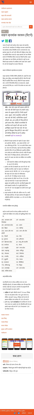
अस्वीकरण (24, 413)
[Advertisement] (17, 391)
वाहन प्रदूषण (4, 12)
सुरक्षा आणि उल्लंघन (6, 329)
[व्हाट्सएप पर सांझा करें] (6, 41)
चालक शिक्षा (4, 322)
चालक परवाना (5, 315)
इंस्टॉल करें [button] (17, 344)
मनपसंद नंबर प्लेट (6, 23)
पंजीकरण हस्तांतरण (6, 8)
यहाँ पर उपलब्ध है (16, 135)
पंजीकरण (4, 333)
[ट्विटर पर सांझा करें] (3, 41)
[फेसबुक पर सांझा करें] (10, 41)
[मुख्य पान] (3, 2)
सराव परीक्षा (4, 325)
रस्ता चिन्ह (4, 318)
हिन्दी (4, 31)
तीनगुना (6, 361)
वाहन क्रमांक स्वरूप (6, 19)
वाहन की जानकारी (6, 15)
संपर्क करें (30, 413)
